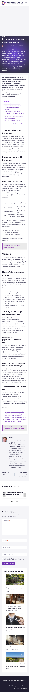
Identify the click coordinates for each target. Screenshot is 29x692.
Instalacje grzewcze (7, 474)
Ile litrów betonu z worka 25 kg (13, 414)
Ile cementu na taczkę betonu (13, 415)
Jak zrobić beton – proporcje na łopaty (15, 417)
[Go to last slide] (4, 495)
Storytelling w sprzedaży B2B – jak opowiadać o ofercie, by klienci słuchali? (15, 630)
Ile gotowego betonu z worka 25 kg (14, 412)
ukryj (12, 101)
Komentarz (6, 520)
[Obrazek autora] (2, 46)
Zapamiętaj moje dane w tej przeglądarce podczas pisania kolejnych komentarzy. (14, 558)
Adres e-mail (7, 547)
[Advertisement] (14, 20)
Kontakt (24, 686)
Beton (3, 36)
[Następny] (25, 495)
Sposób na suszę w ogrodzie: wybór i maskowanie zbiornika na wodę (15, 589)
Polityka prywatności (15, 686)
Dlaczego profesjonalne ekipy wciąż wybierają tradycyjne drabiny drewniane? (14, 608)
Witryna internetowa (8, 554)
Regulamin (17, 688)
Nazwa (5, 540)
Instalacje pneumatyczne (23, 474)
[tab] (11, 501)
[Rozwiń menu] (26, 3)
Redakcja (24, 688)
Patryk (9, 45)
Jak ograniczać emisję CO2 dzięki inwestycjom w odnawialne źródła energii (15, 666)
